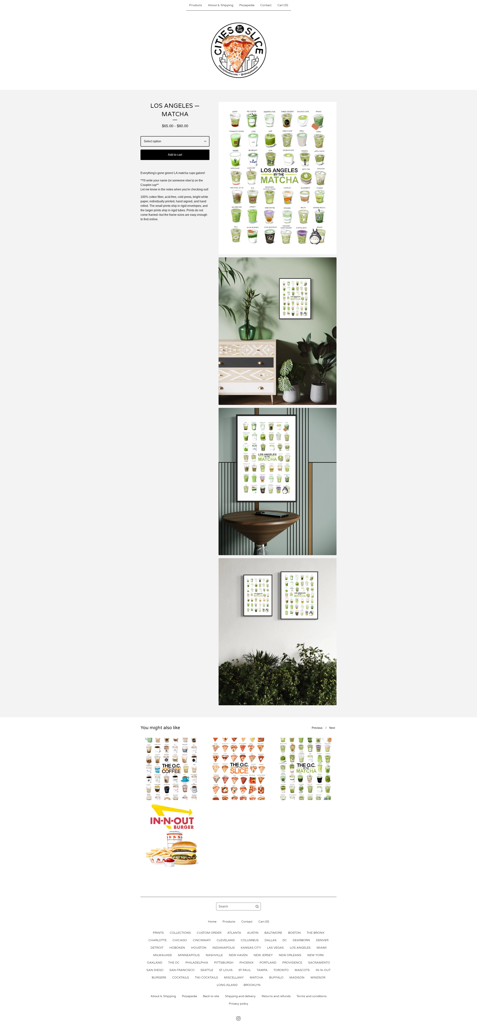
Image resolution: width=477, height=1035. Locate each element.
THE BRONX (315, 933)
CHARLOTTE (158, 940)
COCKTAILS (180, 977)
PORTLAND (268, 963)
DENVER (322, 940)
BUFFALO (276, 977)
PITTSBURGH (223, 963)
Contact (265, 5)
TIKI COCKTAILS (206, 977)
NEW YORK (315, 955)
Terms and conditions (312, 996)
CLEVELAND (226, 940)
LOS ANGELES (300, 948)
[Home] (238, 50)
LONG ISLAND (227, 985)
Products (195, 5)
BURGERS (159, 977)
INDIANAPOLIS (223, 948)
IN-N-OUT (323, 970)
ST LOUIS (226, 970)
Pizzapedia (246, 5)
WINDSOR (317, 977)
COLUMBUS (250, 940)
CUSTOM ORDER (209, 933)
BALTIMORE (273, 933)
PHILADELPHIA (196, 963)
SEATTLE (206, 970)
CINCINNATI (202, 940)
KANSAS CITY (251, 948)
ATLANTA (234, 933)
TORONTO (281, 970)
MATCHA (256, 977)
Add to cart (175, 154)
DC (284, 940)
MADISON (296, 977)
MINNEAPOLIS (189, 955)
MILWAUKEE (162, 955)
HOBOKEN (177, 948)
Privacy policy (238, 1004)
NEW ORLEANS (290, 955)
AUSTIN (252, 933)
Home (212, 921)
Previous (317, 727)
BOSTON (294, 933)
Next (332, 727)
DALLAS (271, 940)
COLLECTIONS (180, 933)
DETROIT (157, 948)
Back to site (211, 996)
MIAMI (322, 948)
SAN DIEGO (154, 970)
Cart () (282, 5)
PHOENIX (246, 963)
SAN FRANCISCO (182, 970)
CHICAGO (180, 940)
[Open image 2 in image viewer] (278, 331)
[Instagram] (238, 1018)
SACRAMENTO (319, 963)
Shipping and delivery (240, 996)
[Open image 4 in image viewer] (278, 631)
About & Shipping (220, 5)
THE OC (173, 963)
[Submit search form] (257, 906)
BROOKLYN (252, 985)
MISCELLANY (234, 977)
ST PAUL (244, 970)
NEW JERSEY (263, 955)
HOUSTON (198, 948)
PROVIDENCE (292, 963)
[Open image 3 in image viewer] (278, 481)
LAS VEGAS (275, 948)
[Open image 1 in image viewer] (278, 178)
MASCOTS (302, 970)
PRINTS (158, 933)
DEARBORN (301, 940)
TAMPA (262, 970)
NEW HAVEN (238, 955)
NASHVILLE (214, 955)
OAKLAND (154, 963)
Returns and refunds (276, 996)
